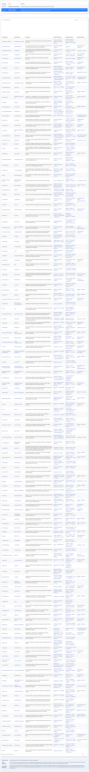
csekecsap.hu (4, 695)
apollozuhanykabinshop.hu (7, 332)
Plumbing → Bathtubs (58, 303)
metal (67, 644)
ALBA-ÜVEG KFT (17, 629)
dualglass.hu (4, 642)
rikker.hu (3, 148)
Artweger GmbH (17, 246)
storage (73, 716)
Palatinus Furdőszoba (18, 637)
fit (66, 695)
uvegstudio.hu (5, 185)
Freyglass (16, 236)
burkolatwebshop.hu (6, 227)
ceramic (72, 595)
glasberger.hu (5, 67)
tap (67, 268)
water (67, 83)
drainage (68, 591)
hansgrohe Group (17, 647)
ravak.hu (3, 175)
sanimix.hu (4, 519)
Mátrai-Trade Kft (17, 531)
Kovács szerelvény (18, 660)
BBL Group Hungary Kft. (19, 490)
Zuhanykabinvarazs (18, 46)
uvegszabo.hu (4, 170)
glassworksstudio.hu (6, 209)
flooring (72, 194)
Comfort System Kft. (18, 560)
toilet (69, 318)
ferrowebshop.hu (5, 523)
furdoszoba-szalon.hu (6, 726)
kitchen (68, 308)
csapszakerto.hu (5, 472)
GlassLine (16, 565)
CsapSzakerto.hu (17, 472)
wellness (73, 232)
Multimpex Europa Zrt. (18, 715)
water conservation (70, 663)
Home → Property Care (59, 180)
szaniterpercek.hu (5, 700)
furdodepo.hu (4, 675)
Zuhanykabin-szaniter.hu (19, 41)
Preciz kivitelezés (17, 357)
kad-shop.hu (4, 318)
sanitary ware (69, 58)
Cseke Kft (16, 695)
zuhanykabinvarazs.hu (6, 46)
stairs (67, 413)
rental (68, 545)
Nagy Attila (16, 448)
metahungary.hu (5, 453)
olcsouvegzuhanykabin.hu (7, 111)
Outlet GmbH (17, 745)
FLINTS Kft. (16, 87)
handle (67, 54)
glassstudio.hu (5, 430)
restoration (69, 394)
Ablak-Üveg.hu (17, 462)
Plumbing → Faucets (58, 362)
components (69, 565)
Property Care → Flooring (59, 408)
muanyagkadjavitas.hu (6, 189)
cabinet (72, 61)
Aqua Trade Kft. (17, 527)
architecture (70, 221)
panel (70, 76)
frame (67, 106)
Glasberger (16, 67)
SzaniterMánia (17, 540)
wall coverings (69, 408)
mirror (67, 278)
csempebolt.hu (5, 601)
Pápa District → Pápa (81, 437)
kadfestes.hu (4, 323)
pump (70, 560)
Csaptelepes (17, 591)
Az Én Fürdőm (17, 153)
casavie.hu (4, 362)
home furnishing (69, 259)
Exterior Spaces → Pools (59, 240)
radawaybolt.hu (5, 62)
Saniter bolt (16, 656)
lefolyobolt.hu (5, 490)
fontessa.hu (4, 204)
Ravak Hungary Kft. (18, 175)
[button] (52, 37)
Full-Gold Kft (17, 62)
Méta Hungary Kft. (17, 453)
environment (72, 665)
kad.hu (3, 750)
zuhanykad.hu (4, 246)
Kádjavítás (16, 189)
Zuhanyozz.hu (17, 269)
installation (73, 83)
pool (74, 231)
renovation (68, 153)
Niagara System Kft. (18, 346)
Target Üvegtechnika (18, 398)
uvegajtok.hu (4, 531)
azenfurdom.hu (5, 153)
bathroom (71, 41)
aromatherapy (69, 214)
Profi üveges (16, 221)
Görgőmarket (17, 54)
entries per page (7, 19)
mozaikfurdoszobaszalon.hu (7, 342)
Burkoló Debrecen (18, 414)
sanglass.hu (4, 495)
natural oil (68, 213)
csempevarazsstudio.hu (6, 721)
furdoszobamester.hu (6, 357)
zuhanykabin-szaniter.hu (6, 41)
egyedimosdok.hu (5, 577)
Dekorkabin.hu (17, 419)
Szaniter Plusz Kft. (18, 586)
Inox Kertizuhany (17, 115)
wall (67, 475)
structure (68, 570)
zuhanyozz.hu (4, 269)
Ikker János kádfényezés (19, 392)
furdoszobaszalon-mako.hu (7, 686)
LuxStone (16, 577)
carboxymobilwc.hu (6, 545)
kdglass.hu (4, 467)
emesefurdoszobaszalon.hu (7, 670)
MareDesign (16, 140)
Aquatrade (16, 285)
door (69, 148)
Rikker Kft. (16, 148)
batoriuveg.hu (4, 485)
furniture (68, 42)
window (73, 148)
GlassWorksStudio (18, 209)
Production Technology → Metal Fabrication (58, 643)
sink (67, 263)
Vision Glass (16, 476)
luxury (67, 73)
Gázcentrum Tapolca (18, 437)
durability (68, 118)
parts (67, 88)
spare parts (72, 55)
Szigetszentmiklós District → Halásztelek (81, 716)
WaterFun (16, 615)
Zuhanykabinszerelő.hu (18, 83)
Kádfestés (16, 323)
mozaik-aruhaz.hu (5, 740)
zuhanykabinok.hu (5, 165)
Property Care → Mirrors (59, 169)
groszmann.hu (4, 582)
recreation (68, 680)
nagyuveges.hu (5, 448)
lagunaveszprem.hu (6, 619)
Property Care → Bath (59, 190)
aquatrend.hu (4, 255)
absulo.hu (4, 730)
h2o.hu (3, 409)
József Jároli (19, 760)
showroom (72, 452)
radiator (68, 436)
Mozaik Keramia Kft (18, 232)
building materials (70, 195)
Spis (15, 308)
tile (72, 179)
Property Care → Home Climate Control (59, 438)
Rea (15, 264)
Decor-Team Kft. (17, 735)
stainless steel (69, 116)
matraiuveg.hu (5, 274)
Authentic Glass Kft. (18, 377)
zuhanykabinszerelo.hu (6, 83)
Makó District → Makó (82, 180)
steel (67, 571)
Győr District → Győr (81, 50)
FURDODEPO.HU (17, 675)
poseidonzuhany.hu (5, 290)
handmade (70, 576)
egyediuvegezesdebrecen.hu (7, 299)
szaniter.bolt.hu (5, 656)
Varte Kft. (16, 165)
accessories (69, 98)
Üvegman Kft (16, 107)
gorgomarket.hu (5, 54)
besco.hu (4, 404)
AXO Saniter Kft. (17, 425)
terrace (71, 278)
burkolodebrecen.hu (6, 414)
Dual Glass (16, 642)
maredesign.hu (5, 327)
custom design (69, 641)
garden (69, 536)
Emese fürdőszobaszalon (19, 670)
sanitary (68, 39)
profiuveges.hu (5, 221)
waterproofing (69, 246)
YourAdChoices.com (52, 766)
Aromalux (16, 215)
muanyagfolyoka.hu (6, 442)
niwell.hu (4, 346)
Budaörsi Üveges (17, 337)
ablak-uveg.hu (5, 462)
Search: (76, 19)
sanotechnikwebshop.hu (7, 313)
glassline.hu (4, 565)
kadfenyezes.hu (5, 392)
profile (67, 55)
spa (73, 387)
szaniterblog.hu (5, 527)
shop (69, 303)
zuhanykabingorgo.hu (6, 87)
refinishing (68, 391)
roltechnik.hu (4, 130)
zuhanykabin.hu (5, 260)
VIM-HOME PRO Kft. (18, 481)
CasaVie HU (16, 362)
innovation (68, 216)
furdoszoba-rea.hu (5, 264)
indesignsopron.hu (5, 505)
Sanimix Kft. (16, 519)
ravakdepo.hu (4, 651)
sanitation (68, 654)
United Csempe (17, 596)
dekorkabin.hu (5, 419)
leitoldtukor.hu (5, 633)
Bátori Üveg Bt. (17, 485)
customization (69, 136)
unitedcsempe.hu (5, 596)
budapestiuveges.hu (6, 457)
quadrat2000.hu (5, 715)
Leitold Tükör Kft (17, 633)
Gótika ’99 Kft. (17, 194)
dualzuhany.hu (4, 120)
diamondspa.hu (5, 388)
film (68, 682)
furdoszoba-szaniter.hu (6, 425)
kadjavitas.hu (4, 294)
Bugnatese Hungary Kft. (19, 624)
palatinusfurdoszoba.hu (6, 637)
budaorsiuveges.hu (5, 337)
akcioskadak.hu (5, 199)
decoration (68, 107)
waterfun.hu (4, 615)
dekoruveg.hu (4, 500)
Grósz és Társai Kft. (18, 606)
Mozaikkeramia (17, 260)
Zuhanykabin (16, 50)
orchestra (72, 679)
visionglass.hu (5, 476)
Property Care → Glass (59, 275)
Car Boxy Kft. (16, 545)
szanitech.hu (4, 560)
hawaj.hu (3, 536)
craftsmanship (69, 209)
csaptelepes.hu (5, 591)
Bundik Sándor (17, 279)
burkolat (68, 709)
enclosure (68, 143)
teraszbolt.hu (4, 571)
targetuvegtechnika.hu (6, 398)
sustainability (69, 666)
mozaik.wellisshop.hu (6, 232)
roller (74, 54)
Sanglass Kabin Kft (18, 495)
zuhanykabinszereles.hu (6, 50)
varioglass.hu (4, 144)
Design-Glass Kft (17, 500)
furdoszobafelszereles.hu (7, 555)
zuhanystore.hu (5, 241)
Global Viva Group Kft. (18, 509)
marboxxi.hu (4, 710)
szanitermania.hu (5, 540)
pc (67, 564)
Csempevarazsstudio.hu (19, 721)
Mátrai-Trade (16, 274)
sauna (71, 231)
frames (68, 486)
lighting (68, 357)
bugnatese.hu (4, 624)
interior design (69, 113)
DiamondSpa (16, 388)
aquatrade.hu (4, 285)
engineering (72, 644)
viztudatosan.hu (5, 665)
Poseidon (16, 290)
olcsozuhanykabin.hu (6, 135)
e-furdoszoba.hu (5, 550)
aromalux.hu (4, 215)
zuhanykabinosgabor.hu (6, 159)
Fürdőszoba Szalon (18, 726)
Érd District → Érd (81, 545)
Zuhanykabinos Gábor (18, 159)
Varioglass (16, 144)
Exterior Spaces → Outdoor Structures (58, 572)
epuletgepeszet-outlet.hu (7, 745)
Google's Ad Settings (42, 766)
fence (72, 543)
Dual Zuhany (16, 92)
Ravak (15, 601)
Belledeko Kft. (17, 77)
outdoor (71, 534)
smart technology (69, 428)
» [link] (86, 754)
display (71, 220)
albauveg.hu (4, 629)
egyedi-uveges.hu (5, 279)
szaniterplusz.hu (5, 586)
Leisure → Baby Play (58, 535)
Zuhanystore (16, 241)
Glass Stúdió (17, 430)
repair (69, 51)
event (72, 545)
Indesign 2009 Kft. (18, 505)
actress (67, 679)
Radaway (16, 102)
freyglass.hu (4, 236)
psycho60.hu (4, 680)
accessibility (73, 245)
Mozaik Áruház (17, 740)
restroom (68, 543)
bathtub (72, 39)
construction (69, 78)
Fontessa (16, 204)
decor (73, 719)
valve (67, 560)
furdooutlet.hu (5, 514)
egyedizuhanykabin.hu (6, 92)
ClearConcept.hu (17, 58)
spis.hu (3, 308)
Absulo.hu (16, 730)
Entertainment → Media (59, 680)
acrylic (71, 189)
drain (73, 441)
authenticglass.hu (5, 377)
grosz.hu (3, 606)
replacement (72, 86)
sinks (67, 326)
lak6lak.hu (4, 481)
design (69, 64)
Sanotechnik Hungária (18, 313)
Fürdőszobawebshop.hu (19, 523)
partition (68, 124)
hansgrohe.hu (4, 647)
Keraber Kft (16, 705)
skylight (68, 447)
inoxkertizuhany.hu (5, 115)
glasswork (68, 628)
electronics (69, 567)
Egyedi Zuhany (17, 72)
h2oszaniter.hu (5, 251)
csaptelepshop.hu (5, 610)
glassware (68, 485)
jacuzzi (67, 231)
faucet (67, 41)
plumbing (68, 180)
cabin (67, 76)
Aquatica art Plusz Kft (18, 691)
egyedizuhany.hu (5, 72)
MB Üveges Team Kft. (18, 457)
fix (66, 294)
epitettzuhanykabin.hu (6, 77)
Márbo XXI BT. (17, 710)
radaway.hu (4, 102)
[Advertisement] (44, 28)
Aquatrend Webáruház (18, 255)
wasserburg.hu (5, 97)
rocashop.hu (4, 691)
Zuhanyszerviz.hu (17, 125)
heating (73, 528)
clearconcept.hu (5, 58)
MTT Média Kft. (17, 299)
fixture (67, 61)
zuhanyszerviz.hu (5, 125)
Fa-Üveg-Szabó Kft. (18, 170)
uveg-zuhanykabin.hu (6, 107)
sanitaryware (73, 240)
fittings (71, 95)
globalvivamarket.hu (6, 509)
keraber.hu (4, 705)
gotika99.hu (4, 194)
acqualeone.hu (5, 303)
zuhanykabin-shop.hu (6, 140)
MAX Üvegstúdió (17, 185)
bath (67, 387)
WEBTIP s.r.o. (17, 536)
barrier (71, 184)
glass (67, 68)
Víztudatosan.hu (17, 665)
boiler (72, 436)
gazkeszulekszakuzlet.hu (7, 437)
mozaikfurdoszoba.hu (6, 735)
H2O (15, 251)
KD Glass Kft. (17, 467)
